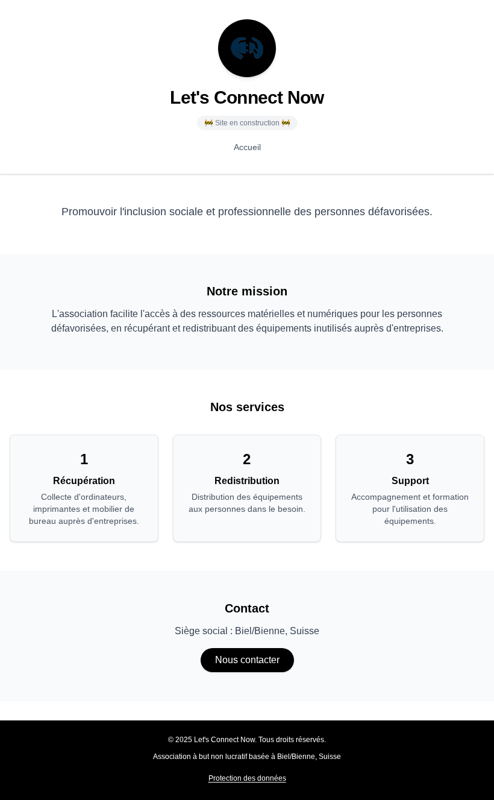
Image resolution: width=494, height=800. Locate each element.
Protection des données (247, 778)
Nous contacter (247, 660)
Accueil (247, 147)
